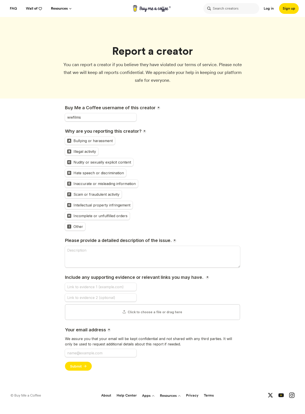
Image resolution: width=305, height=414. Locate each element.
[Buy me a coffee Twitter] (270, 395)
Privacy (192, 395)
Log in (269, 8)
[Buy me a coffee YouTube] (281, 395)
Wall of (32, 8)
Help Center (127, 395)
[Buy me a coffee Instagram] (292, 395)
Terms (209, 395)
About (106, 395)
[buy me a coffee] (152, 8)
